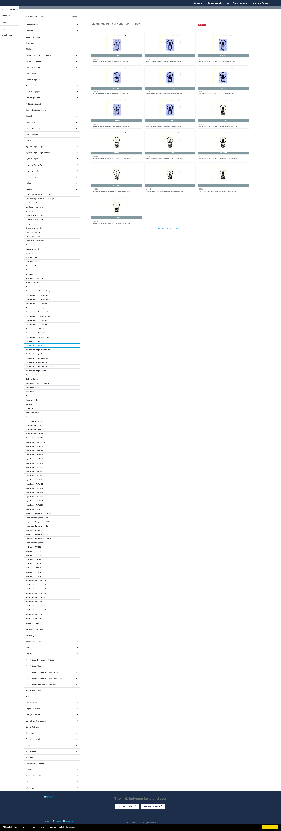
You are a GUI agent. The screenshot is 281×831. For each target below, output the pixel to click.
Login (4, 28)
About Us (6, 16)
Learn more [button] (70, 827)
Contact (5, 22)
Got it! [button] (270, 827)
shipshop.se (7, 35)
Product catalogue (10, 9)
